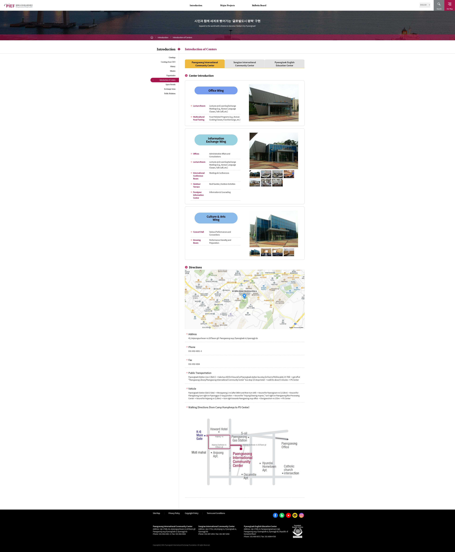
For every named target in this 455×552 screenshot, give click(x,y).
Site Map (450, 9)
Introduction (196, 5)
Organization (170, 75)
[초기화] (302, 304)
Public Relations (169, 93)
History (172, 66)
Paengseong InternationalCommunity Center (205, 64)
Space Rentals (170, 84)
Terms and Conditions (216, 513)
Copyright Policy (191, 513)
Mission (172, 71)
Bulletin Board (259, 5)
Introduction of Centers (167, 80)
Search (439, 9)
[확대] (302, 295)
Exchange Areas (169, 89)
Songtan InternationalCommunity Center (244, 64)
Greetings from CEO (168, 62)
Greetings (172, 57)
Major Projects (227, 5)
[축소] (302, 299)
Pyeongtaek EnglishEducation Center (285, 64)
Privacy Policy (174, 513)
